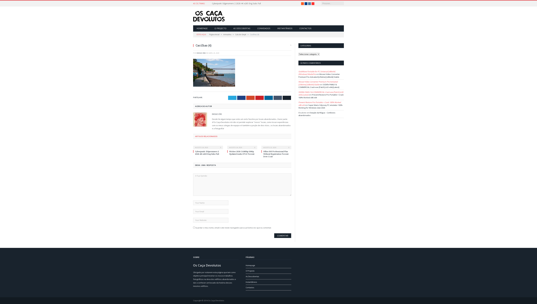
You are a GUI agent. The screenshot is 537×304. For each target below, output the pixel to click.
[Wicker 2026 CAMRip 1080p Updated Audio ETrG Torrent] (242, 145)
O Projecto (220, 28)
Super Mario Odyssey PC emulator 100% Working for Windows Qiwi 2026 (320, 106)
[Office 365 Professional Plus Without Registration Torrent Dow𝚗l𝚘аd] (276, 145)
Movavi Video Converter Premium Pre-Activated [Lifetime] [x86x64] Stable (319, 75)
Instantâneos (284, 28)
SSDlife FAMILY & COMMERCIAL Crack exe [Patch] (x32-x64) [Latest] (318, 86)
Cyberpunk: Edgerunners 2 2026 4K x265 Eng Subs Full (207, 152)
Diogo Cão (201, 53)
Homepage (202, 28)
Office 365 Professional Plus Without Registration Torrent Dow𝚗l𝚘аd (275, 154)
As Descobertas (241, 28)
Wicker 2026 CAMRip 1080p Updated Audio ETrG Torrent (237, 3)
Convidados (263, 28)
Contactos (305, 28)
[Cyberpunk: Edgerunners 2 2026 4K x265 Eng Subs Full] (208, 145)
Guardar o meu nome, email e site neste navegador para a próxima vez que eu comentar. (233, 227)
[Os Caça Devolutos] (209, 15)
